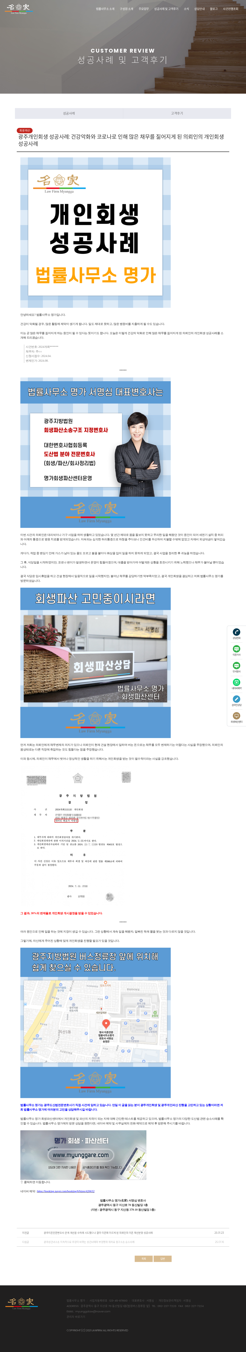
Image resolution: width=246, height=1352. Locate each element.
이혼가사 (236, 654)
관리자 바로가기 (76, 1317)
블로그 (214, 9)
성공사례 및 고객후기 (166, 9)
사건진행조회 (230, 9)
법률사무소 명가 (19, 9)
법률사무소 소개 (105, 9)
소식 (186, 9)
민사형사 (236, 671)
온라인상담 (236, 705)
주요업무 (144, 9)
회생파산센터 (236, 721)
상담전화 (236, 638)
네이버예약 (236, 688)
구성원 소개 (126, 9)
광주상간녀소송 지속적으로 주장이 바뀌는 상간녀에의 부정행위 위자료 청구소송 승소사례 (89, 1242)
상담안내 (199, 9)
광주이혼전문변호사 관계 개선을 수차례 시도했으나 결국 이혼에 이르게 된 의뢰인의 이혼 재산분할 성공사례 (98, 1233)
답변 (162, 1259)
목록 (144, 1259)
